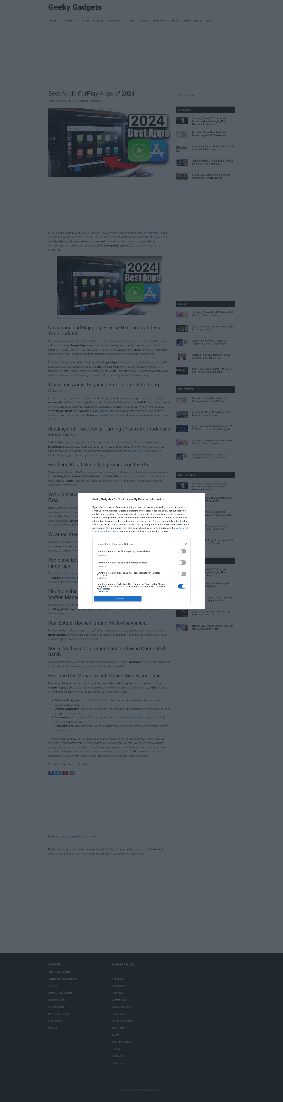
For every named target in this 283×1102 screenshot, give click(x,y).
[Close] (198, 499)
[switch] (182, 551)
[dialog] (141, 551)
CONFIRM (118, 598)
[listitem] (141, 544)
